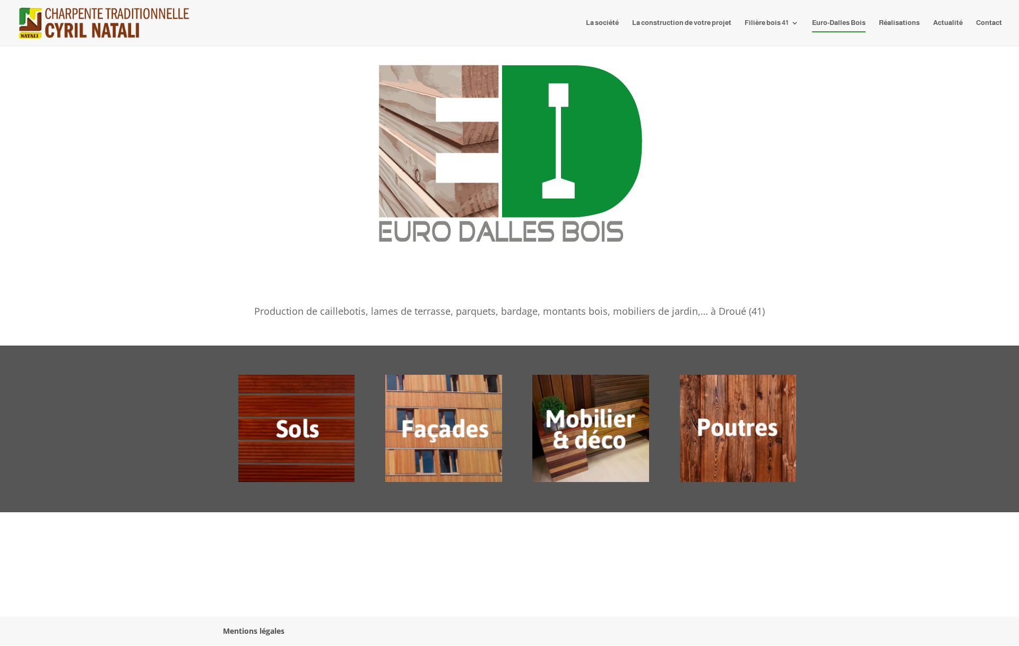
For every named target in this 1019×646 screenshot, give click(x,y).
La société (602, 23)
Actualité (948, 23)
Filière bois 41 (766, 23)
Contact (989, 23)
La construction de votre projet (681, 23)
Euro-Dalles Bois (839, 23)
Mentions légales (253, 631)
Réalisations (899, 23)
